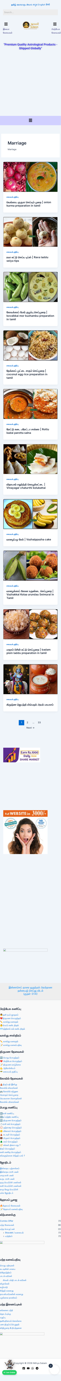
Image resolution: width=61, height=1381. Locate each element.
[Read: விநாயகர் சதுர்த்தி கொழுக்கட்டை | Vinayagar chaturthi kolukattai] (30, 459)
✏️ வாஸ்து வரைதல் (9, 1022)
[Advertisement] (30, 83)
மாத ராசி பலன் (7, 1175)
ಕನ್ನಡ (35, 4)
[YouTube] (28, 1368)
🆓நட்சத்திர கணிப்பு (9, 1117)
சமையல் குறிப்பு (12, 197)
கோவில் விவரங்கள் (9, 1088)
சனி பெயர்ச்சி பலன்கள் (10, 1186)
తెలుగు (29, 4)
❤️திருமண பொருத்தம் (10, 1018)
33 (39, 722)
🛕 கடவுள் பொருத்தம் (10, 1134)
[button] (6, 24)
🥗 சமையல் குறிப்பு (9, 1071)
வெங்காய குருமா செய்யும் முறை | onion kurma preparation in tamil (28, 204)
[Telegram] (37, 1368)
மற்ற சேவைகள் (7, 1225)
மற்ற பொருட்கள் (7, 1229)
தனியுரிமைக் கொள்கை (11, 1321)
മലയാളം (21, 4)
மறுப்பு (3, 1317)
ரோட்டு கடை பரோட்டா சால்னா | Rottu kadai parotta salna (27, 431)
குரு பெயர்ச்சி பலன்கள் (10, 1182)
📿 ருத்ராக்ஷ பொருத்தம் (11, 1127)
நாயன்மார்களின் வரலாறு (11, 1294)
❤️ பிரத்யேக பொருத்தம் (11, 1061)
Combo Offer (6, 1221)
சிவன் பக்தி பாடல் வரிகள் (14, 1280)
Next (30, 727)
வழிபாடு (4, 1287)
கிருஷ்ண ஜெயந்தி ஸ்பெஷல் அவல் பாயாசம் (29, 704)
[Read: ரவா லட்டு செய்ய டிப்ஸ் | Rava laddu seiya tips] (30, 231)
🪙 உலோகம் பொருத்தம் (10, 1131)
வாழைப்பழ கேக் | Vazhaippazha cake (28, 539)
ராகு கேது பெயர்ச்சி (9, 1189)
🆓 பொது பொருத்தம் (9, 1057)
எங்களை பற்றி (6, 1310)
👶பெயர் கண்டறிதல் (9, 1025)
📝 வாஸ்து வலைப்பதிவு (11, 1045)
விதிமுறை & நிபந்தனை (11, 1328)
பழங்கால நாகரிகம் (8, 1297)
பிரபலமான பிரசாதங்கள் (11, 1098)
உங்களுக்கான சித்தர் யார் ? (12, 1155)
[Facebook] (23, 1368)
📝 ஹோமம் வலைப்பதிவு (11, 1209)
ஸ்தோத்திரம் (6, 1272)
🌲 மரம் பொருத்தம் (9, 1141)
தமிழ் (13, 4)
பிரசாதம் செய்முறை (9, 1095)
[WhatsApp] (32, 1368)
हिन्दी (48, 4)
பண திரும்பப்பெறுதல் (9, 1324)
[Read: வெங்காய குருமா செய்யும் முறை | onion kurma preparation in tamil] (30, 176)
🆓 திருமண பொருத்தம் (11, 1120)
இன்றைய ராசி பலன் (9, 1172)
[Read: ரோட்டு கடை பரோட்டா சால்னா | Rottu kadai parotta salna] (30, 404)
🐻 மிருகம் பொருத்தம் (10, 1138)
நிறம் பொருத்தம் (7, 1148)
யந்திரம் (9, 1236)
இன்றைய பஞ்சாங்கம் (9, 1168)
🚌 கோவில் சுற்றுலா (9, 1091)
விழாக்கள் (4, 1283)
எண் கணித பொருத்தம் (10, 1152)
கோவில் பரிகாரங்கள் (9, 1102)
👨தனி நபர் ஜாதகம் (9, 1015)
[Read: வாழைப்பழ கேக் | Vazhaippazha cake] (30, 514)
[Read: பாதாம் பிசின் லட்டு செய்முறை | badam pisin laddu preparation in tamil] (30, 624)
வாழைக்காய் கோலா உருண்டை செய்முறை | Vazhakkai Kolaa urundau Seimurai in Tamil (30, 594)
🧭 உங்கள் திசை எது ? (10, 1145)
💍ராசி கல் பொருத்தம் (10, 1124)
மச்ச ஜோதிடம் (6, 1193)
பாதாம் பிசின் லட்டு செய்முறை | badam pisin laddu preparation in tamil (28, 651)
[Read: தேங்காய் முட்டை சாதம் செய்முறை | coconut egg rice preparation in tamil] (30, 345)
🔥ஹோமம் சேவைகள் (10, 1205)
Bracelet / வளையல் (14, 1232)
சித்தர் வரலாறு (6, 1290)
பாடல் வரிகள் (6, 1276)
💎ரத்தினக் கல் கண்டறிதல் (12, 1029)
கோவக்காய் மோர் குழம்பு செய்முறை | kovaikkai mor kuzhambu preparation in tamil (30, 316)
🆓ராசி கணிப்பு (7, 1113)
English (41, 4)
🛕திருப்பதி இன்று (8, 1084)
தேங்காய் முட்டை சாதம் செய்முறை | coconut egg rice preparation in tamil (26, 374)
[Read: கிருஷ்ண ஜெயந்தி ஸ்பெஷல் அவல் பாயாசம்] (30, 679)
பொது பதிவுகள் (7, 1265)
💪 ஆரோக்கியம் (7, 1068)
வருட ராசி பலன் (7, 1179)
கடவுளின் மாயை (8, 1269)
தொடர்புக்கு (5, 1314)
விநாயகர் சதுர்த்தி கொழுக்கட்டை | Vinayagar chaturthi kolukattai (26, 486)
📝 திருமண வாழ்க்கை (10, 1064)
